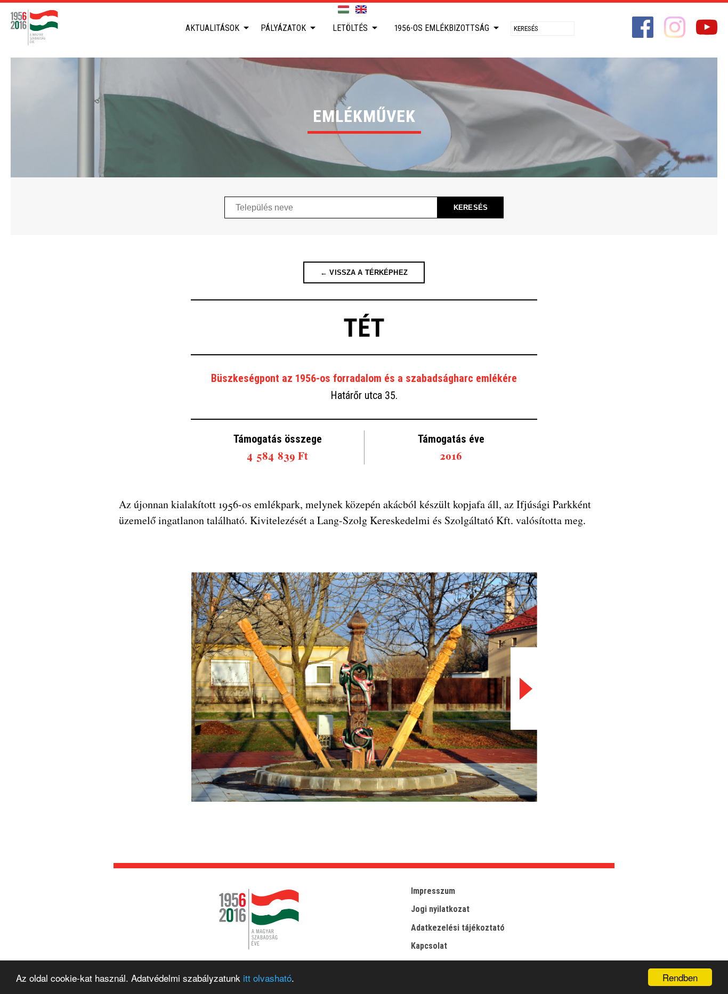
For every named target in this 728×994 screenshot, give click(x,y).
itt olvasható (267, 977)
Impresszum (433, 891)
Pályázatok (283, 28)
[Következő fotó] (524, 688)
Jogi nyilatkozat (440, 909)
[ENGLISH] (361, 9)
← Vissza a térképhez (364, 272)
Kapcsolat (429, 946)
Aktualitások (212, 28)
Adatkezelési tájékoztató (458, 928)
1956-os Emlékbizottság (441, 28)
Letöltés (350, 28)
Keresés (471, 207)
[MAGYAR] (343, 9)
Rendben (680, 977)
